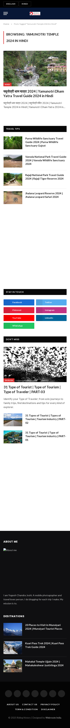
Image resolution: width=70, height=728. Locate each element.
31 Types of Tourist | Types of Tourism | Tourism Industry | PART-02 (45, 419)
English (10, 4)
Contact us (29, 704)
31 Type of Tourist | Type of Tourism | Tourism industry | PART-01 (45, 436)
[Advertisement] (35, 246)
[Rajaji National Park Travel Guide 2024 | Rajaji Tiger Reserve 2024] (13, 179)
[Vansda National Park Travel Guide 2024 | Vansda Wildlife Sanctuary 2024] (13, 161)
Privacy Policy (50, 704)
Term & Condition (26, 709)
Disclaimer (48, 709)
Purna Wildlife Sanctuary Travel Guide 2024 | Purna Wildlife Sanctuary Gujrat (44, 142)
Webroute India (53, 717)
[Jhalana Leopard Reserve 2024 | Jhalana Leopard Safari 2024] (13, 197)
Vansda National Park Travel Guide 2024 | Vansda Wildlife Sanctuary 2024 (45, 160)
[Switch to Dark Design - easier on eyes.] (60, 13)
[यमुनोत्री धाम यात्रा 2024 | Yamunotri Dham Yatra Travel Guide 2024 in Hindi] (35, 68)
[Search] (65, 13)
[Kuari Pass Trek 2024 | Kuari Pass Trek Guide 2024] (12, 647)
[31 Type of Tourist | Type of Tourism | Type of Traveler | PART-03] (35, 364)
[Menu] (5, 13)
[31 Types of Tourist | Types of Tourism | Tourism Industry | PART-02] (13, 419)
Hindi (25, 4)
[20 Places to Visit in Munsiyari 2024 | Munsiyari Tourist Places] (12, 629)
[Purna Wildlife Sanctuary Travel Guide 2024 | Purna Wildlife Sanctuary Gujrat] (13, 142)
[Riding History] (35, 13)
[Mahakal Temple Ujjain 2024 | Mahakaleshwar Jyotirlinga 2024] (12, 665)
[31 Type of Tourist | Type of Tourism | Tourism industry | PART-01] (13, 437)
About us (13, 704)
